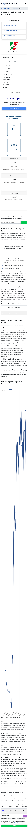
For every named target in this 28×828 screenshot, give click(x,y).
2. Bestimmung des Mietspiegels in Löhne (9, 25)
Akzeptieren (14, 825)
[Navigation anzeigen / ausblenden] (25, 4)
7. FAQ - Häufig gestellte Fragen (8, 38)
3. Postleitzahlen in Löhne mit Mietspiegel (9, 28)
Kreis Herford (15, 8)
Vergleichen (24, 222)
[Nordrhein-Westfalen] (14, 46)
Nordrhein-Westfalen (8, 8)
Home (2, 8)
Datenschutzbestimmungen (18, 822)
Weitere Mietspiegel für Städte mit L (9, 789)
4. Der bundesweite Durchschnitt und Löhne (10, 30)
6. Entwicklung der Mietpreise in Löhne (9, 35)
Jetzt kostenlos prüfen (14, 108)
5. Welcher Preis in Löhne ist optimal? (9, 33)
